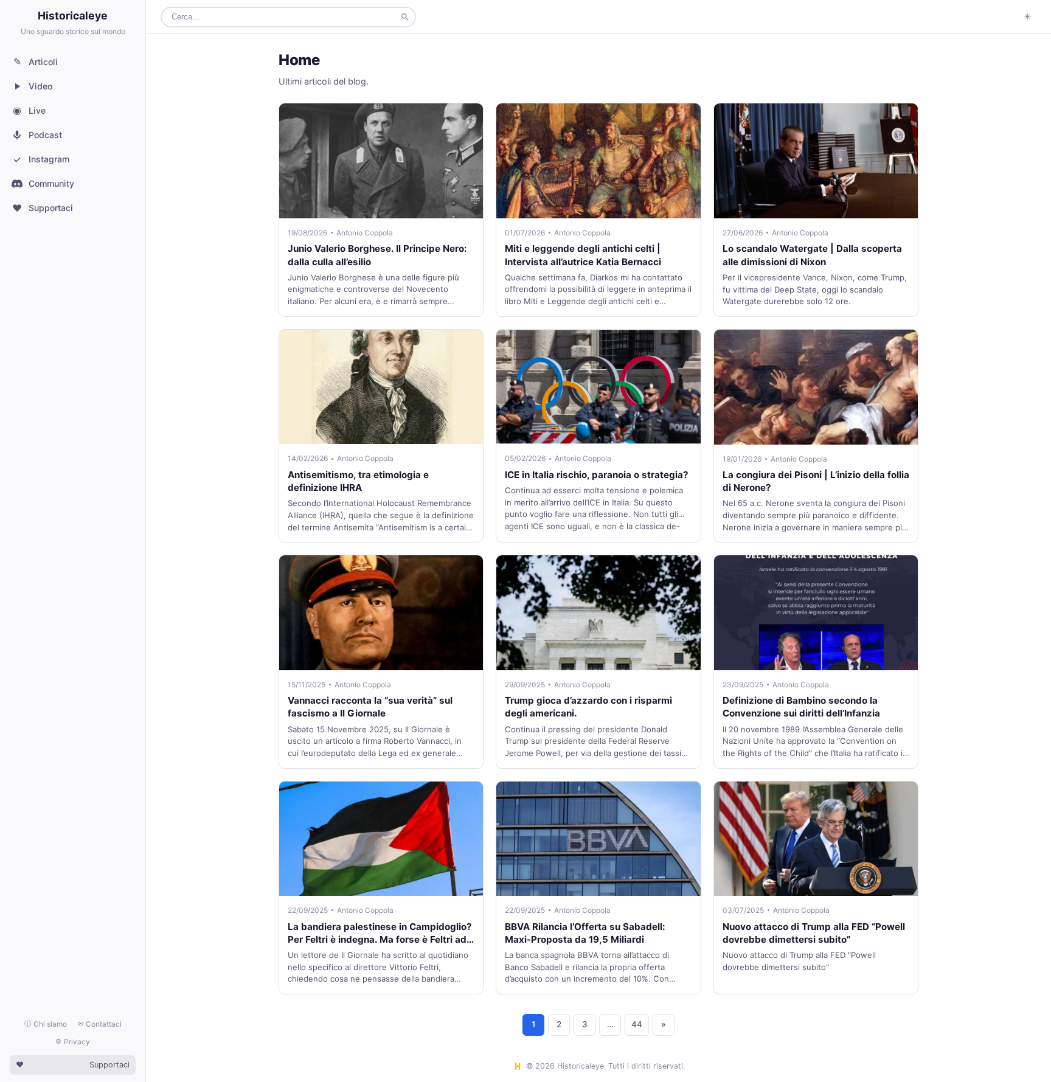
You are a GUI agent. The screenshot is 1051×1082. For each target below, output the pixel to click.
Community (51, 183)
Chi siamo (45, 1023)
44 (636, 1024)
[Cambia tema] (1027, 17)
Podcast (45, 135)
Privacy (72, 1041)
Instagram (41, 159)
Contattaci (100, 1023)
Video (40, 86)
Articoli (35, 61)
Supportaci (42, 208)
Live (29, 110)
